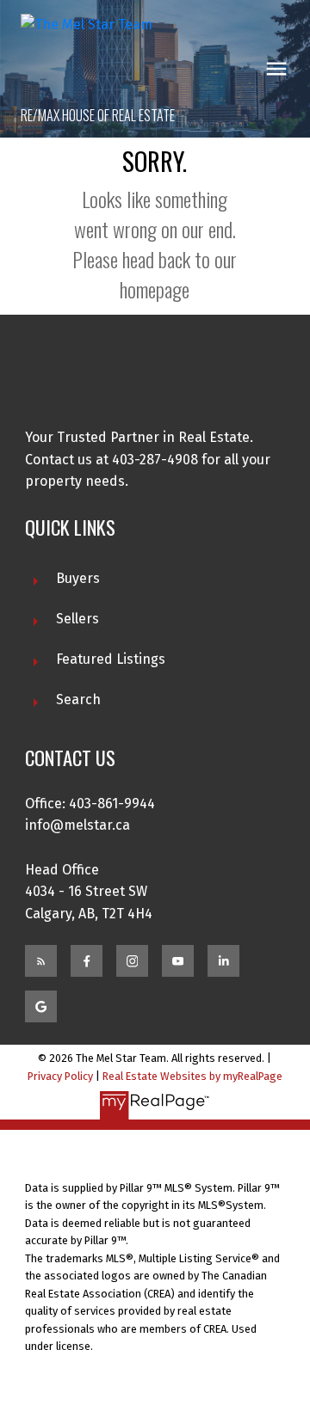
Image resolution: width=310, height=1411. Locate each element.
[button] (41, 961)
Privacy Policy (60, 1076)
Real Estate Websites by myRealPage (192, 1076)
